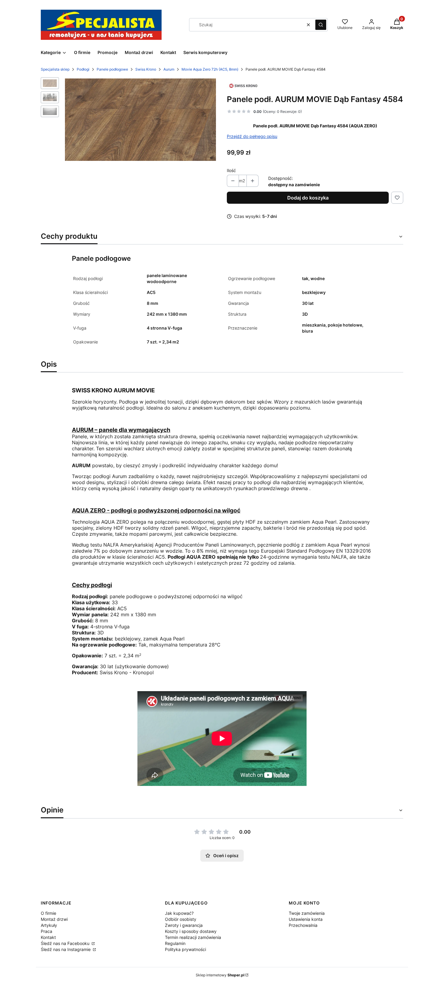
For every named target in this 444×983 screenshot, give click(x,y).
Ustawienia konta (306, 919)
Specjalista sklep (55, 69)
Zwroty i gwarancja (184, 925)
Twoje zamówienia (307, 913)
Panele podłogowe (112, 69)
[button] (320, 25)
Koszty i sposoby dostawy (191, 931)
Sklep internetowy (220, 975)
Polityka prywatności (185, 949)
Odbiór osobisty (180, 919)
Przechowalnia (303, 925)
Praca (46, 931)
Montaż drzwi (54, 919)
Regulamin (175, 943)
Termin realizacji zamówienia (193, 937)
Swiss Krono (145, 69)
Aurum (168, 69)
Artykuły (49, 925)
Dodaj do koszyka (308, 198)
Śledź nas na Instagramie (66, 949)
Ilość (231, 170)
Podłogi (83, 69)
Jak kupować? (179, 913)
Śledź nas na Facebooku (66, 943)
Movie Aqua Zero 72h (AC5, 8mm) (210, 69)
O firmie (48, 913)
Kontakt (48, 937)
